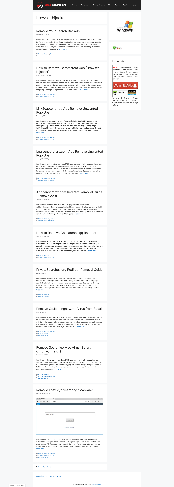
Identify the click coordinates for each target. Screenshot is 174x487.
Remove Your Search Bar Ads (58, 31)
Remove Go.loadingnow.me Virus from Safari (69, 309)
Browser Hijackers (99, 5)
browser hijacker (49, 56)
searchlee (52, 376)
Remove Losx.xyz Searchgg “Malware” (64, 390)
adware (40, 56)
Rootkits (126, 5)
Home (134, 5)
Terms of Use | (47, 476)
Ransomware (85, 5)
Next (49, 467)
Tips (109, 5)
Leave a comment (43, 335)
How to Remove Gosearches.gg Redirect (66, 233)
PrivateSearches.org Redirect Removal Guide (69, 269)
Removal (74, 5)
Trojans (117, 5)
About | (39, 476)
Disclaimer (57, 476)
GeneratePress (96, 484)
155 (44, 467)
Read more (63, 49)
